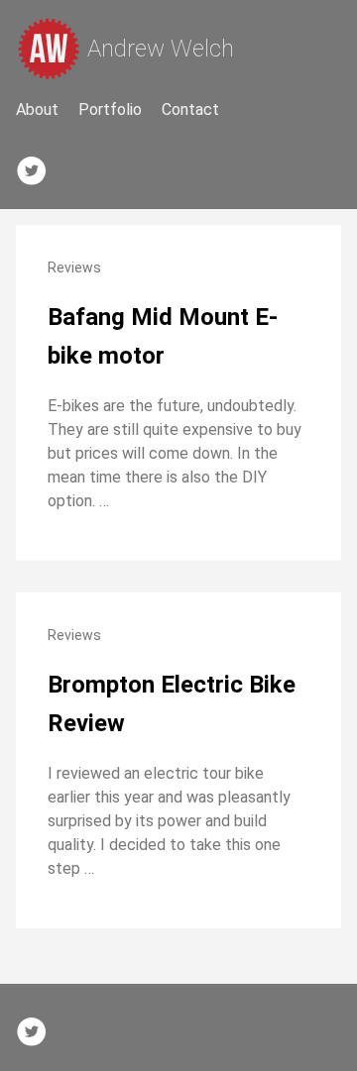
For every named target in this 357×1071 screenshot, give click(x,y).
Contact (190, 109)
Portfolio (110, 109)
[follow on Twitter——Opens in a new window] (38, 166)
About (37, 109)
